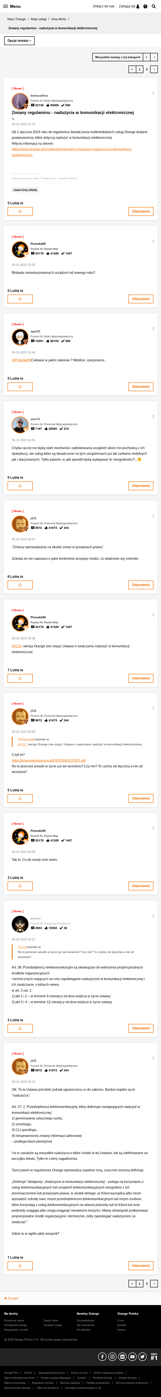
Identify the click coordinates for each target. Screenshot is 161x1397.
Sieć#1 (28, 1372)
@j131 (17, 646)
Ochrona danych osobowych (132, 1382)
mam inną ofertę (25, 189)
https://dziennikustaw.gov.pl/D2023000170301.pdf (49, 760)
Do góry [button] (13, 1298)
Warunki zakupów (70, 1382)
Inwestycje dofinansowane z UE (83, 1388)
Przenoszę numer (14, 1320)
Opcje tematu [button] (18, 40)
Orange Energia (127, 1377)
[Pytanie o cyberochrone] (154, 57)
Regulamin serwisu (43, 1382)
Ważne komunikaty (15, 1382)
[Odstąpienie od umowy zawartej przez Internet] (147, 57)
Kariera (121, 1329)
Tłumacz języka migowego (56, 1377)
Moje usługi (38, 19)
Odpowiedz (141, 211)
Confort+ (82, 1377)
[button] (153, 93)
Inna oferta (58, 19)
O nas (120, 1320)
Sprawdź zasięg (53, 1325)
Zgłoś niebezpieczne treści (19, 1377)
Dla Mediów (83, 1329)
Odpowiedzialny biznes (51, 1372)
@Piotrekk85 (21, 360)
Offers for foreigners (48, 1388)
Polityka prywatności (98, 1382)
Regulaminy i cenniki (16, 1329)
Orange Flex (11, 1372)
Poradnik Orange (102, 1377)
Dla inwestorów (85, 1325)
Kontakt (121, 1325)
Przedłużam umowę (15, 1325)
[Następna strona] (154, 69)
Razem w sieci (79, 1372)
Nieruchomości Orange (17, 1388)
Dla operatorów (85, 1320)
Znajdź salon (51, 1320)
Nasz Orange (16, 19)
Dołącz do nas (103, 6)
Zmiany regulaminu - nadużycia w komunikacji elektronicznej (73, 112)
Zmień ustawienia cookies (108, 1372)
